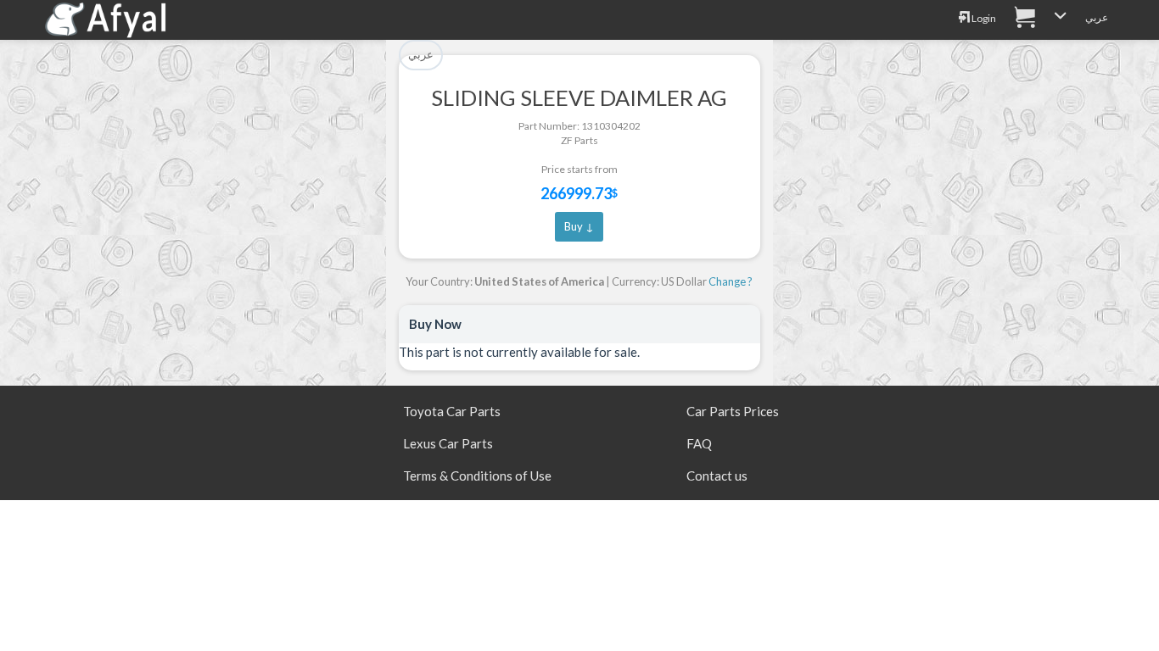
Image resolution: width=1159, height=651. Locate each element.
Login (983, 18)
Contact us (716, 475)
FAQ (699, 443)
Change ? (730, 281)
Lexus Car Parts (448, 443)
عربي (1096, 17)
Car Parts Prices (732, 411)
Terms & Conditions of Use (477, 475)
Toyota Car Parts (452, 411)
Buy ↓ (579, 226)
